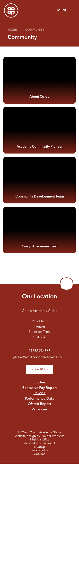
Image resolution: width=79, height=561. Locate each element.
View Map (39, 369)
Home (12, 29)
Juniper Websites (52, 436)
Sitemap (39, 446)
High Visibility (39, 439)
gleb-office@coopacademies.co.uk (39, 357)
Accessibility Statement (39, 443)
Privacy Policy (40, 450)
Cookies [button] (39, 454)
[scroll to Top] (66, 284)
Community (34, 29)
